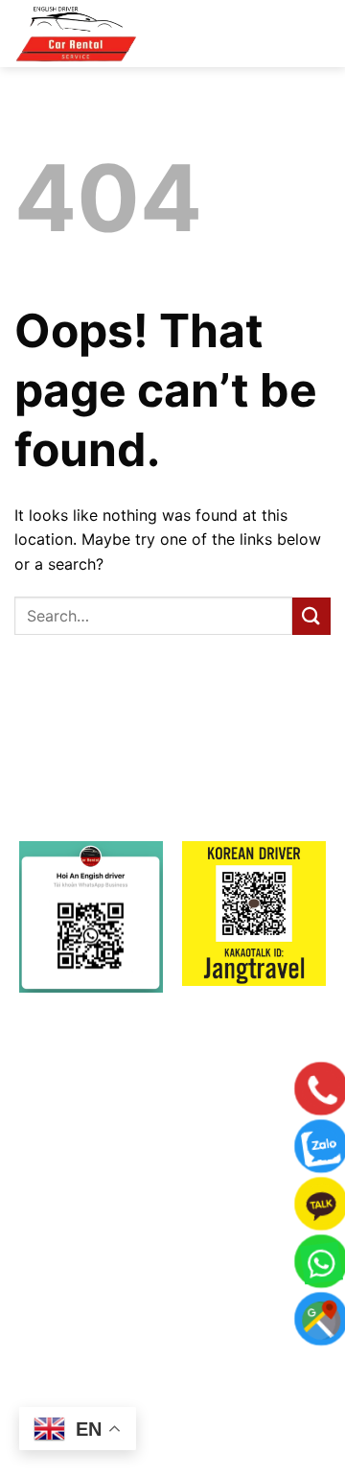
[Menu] (298, 37)
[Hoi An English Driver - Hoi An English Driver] (110, 33)
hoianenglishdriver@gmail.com (200, 1264)
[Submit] (311, 616)
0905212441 (203, 1308)
